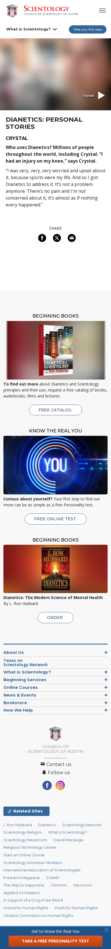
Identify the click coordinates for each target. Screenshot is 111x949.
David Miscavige (68, 840)
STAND (52, 878)
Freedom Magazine (21, 878)
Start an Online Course (24, 855)
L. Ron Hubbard (17, 825)
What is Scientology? (28, 29)
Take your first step (88, 29)
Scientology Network (81, 825)
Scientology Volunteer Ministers (32, 863)
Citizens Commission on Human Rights (38, 915)
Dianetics (47, 825)
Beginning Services (24, 679)
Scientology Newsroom (25, 840)
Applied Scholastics (21, 893)
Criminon (58, 885)
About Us (13, 652)
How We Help (18, 710)
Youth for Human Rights (76, 908)
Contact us (58, 764)
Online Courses (20, 687)
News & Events (19, 695)
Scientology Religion (22, 832)
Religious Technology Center (29, 847)
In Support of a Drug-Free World (33, 900)
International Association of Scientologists (41, 870)
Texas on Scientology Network (25, 663)
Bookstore (15, 702)
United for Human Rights (25, 908)
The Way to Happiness (23, 885)
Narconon (82, 885)
